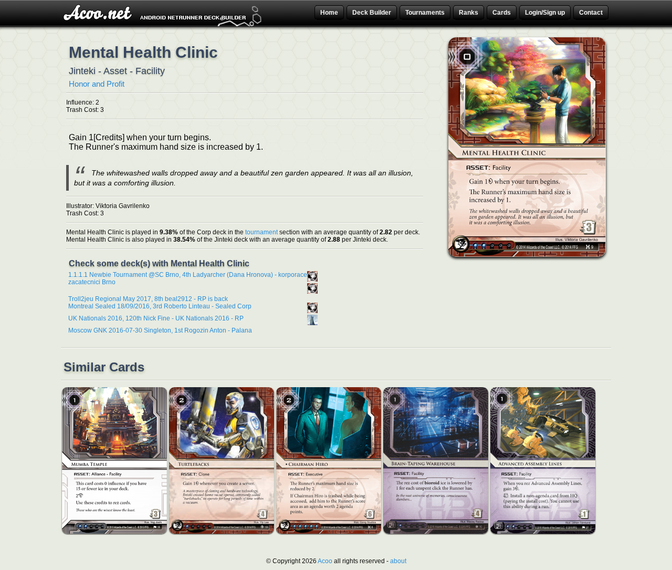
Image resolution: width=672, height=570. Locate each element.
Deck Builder (371, 12)
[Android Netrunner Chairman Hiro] (328, 531)
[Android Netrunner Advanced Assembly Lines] (542, 531)
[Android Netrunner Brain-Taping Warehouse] (435, 531)
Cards (501, 12)
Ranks (468, 12)
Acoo (325, 561)
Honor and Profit (96, 83)
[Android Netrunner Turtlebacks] (221, 531)
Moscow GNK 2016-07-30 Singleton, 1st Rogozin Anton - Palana (160, 330)
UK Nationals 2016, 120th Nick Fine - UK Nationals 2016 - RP (156, 318)
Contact (591, 12)
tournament (261, 232)
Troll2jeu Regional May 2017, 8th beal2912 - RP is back (148, 299)
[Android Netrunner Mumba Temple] (114, 531)
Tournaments (425, 12)
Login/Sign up (545, 12)
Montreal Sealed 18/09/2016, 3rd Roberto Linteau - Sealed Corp (159, 306)
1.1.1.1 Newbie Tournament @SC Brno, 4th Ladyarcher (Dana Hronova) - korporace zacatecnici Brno (187, 278)
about (398, 561)
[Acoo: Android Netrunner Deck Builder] (164, 24)
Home (329, 12)
